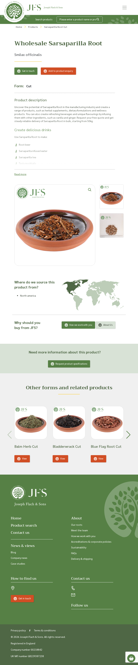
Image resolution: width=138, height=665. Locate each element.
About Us (107, 324)
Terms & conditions (45, 630)
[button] (128, 435)
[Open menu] (124, 7)
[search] (98, 19)
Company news (19, 557)
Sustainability (78, 547)
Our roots (76, 524)
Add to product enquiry (61, 70)
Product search (24, 525)
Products (33, 26)
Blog (13, 552)
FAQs (74, 553)
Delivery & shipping (82, 558)
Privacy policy (18, 630)
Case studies (18, 563)
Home (19, 26)
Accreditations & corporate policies (91, 541)
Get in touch (28, 70)
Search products (43, 19)
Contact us (20, 532)
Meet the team (79, 530)
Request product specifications (71, 363)
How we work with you (80, 324)
